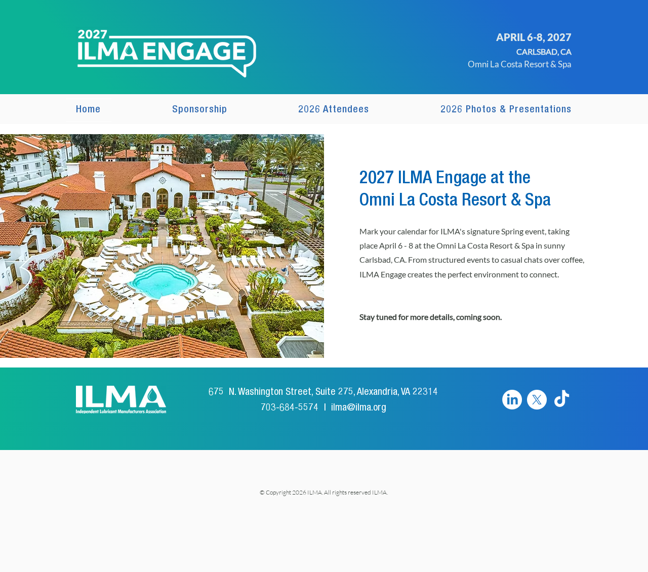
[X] (537, 400)
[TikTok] (562, 400)
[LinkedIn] (512, 400)
